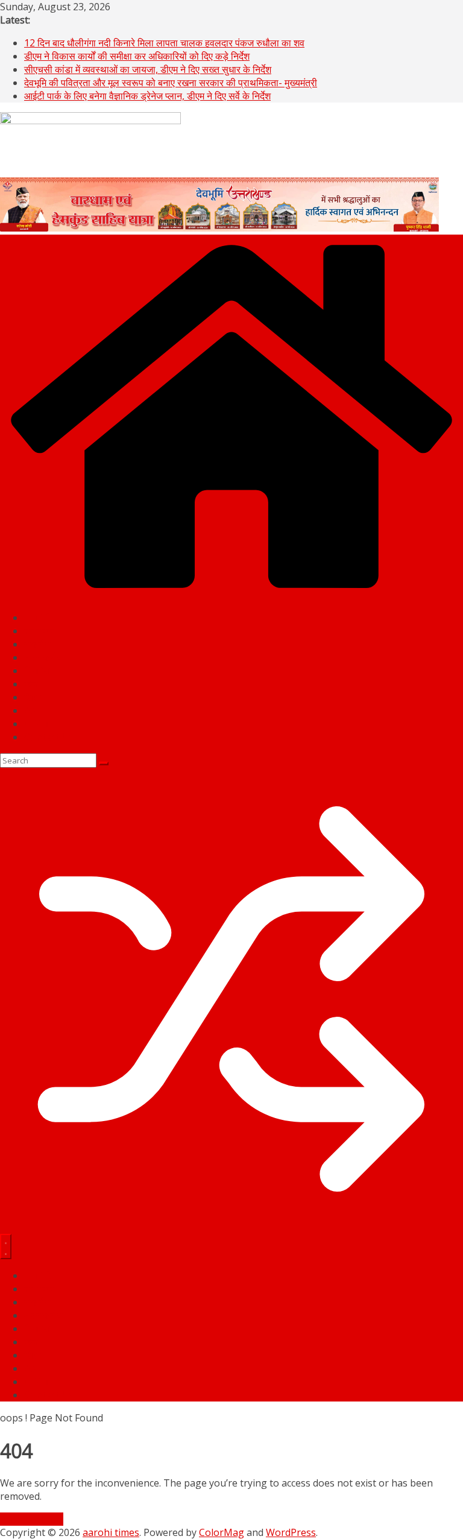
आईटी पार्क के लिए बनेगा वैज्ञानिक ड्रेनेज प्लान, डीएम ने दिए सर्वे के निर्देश (147, 96)
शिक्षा (32, 697)
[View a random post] (231, 1227)
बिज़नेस (37, 670)
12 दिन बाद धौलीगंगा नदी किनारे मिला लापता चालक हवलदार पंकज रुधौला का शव (164, 42)
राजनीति (38, 617)
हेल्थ (32, 710)
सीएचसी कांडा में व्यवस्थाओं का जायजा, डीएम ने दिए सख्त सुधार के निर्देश (147, 69)
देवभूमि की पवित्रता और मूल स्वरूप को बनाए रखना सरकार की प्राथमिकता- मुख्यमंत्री (170, 82)
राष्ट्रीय (37, 644)
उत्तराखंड (40, 630)
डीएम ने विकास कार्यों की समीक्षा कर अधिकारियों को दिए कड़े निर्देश (137, 56)
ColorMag (221, 1532)
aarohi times (111, 1532)
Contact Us (49, 737)
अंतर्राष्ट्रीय (43, 657)
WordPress (291, 1532)
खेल (31, 683)
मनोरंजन (38, 723)
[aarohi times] (231, 594)
